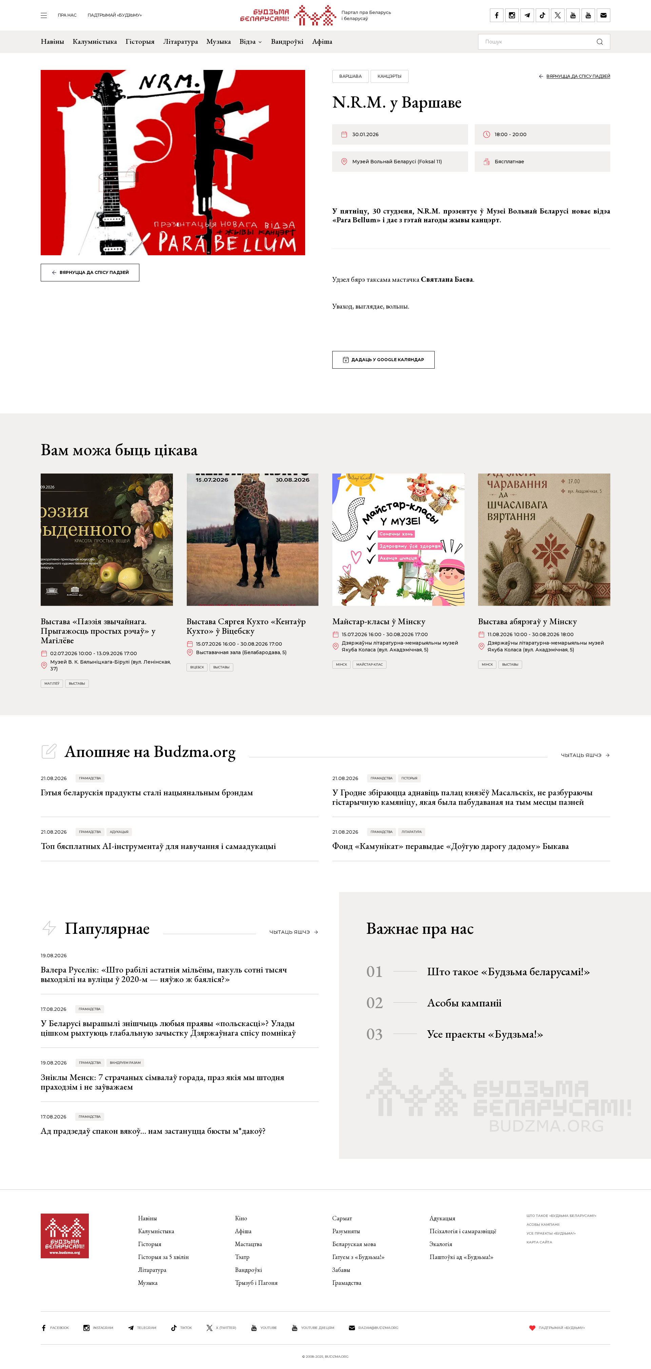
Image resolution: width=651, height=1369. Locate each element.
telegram (146, 1328)
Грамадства (90, 778)
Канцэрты (389, 76)
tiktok (186, 1328)
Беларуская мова (354, 1244)
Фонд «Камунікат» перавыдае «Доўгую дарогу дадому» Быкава (450, 846)
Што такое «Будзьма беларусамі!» (508, 971)
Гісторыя (140, 41)
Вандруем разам (125, 1063)
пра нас (67, 15)
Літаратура (180, 41)
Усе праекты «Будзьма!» (485, 1033)
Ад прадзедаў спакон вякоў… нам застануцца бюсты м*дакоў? (153, 1130)
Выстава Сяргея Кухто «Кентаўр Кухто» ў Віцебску (246, 625)
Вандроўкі (287, 41)
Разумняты (346, 1231)
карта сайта (539, 1242)
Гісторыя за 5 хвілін (163, 1257)
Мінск (341, 664)
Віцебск (197, 667)
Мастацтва (248, 1244)
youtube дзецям (317, 1328)
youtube (268, 1328)
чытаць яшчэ (581, 755)
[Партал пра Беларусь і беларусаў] (315, 15)
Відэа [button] (247, 41)
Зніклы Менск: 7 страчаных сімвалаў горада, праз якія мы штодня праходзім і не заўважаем (162, 1081)
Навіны (52, 41)
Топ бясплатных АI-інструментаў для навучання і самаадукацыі (158, 846)
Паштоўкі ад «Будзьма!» (462, 1257)
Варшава (350, 76)
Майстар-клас (369, 664)
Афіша (322, 41)
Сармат (342, 1218)
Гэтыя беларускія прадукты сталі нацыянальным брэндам (147, 792)
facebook (59, 1328)
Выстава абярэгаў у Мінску (527, 621)
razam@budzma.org (378, 1328)
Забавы (341, 1270)
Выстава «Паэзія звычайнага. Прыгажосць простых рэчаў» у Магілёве (98, 630)
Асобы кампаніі (464, 1002)
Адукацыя (119, 832)
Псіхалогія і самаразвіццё (463, 1231)
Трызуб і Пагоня (256, 1283)
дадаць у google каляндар (387, 359)
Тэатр (242, 1257)
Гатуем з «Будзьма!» (358, 1257)
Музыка (218, 41)
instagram (103, 1328)
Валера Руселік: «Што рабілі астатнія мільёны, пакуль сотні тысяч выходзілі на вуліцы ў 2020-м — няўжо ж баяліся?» (164, 974)
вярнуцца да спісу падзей (94, 272)
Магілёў (51, 683)
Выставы (77, 683)
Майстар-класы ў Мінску (379, 621)
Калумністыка (95, 41)
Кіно (241, 1218)
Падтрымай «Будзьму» (115, 15)
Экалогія (441, 1244)
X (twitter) (226, 1328)
